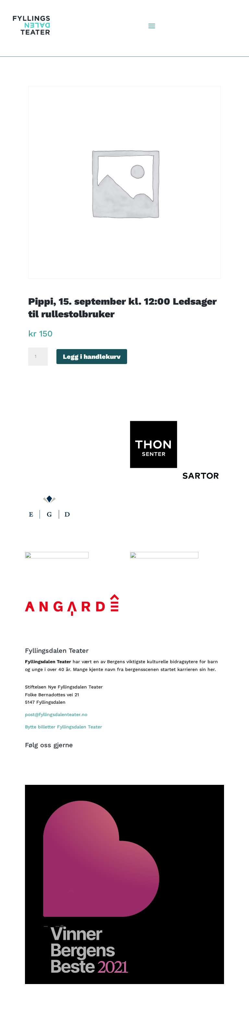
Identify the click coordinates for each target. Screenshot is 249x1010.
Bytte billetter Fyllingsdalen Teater (64, 726)
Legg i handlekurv (92, 356)
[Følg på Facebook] (105, 767)
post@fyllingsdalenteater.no (56, 714)
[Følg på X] (118, 767)
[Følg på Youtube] (144, 767)
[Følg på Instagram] (131, 767)
